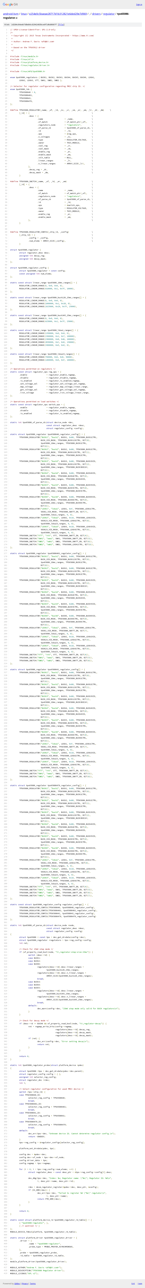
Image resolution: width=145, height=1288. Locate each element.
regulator (109, 13)
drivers (96, 13)
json (140, 1283)
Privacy (25, 1283)
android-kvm (11, 13)
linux (24, 13)
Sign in (139, 4)
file (61, 24)
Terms (33, 1283)
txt (133, 1283)
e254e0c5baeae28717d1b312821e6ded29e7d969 (58, 13)
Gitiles (17, 1283)
